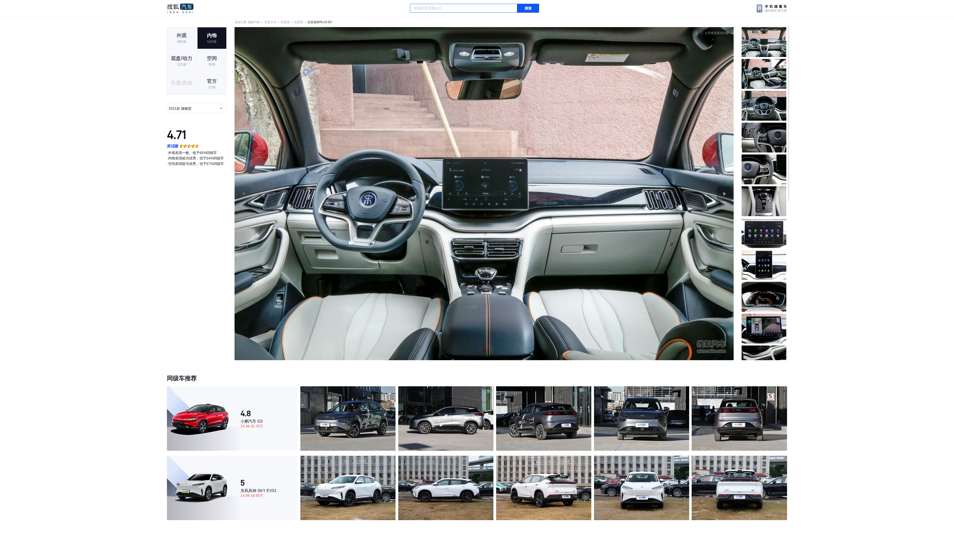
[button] (359, 193)
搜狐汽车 (180, 8)
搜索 (528, 8)
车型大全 (270, 22)
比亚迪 (285, 22)
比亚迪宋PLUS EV (320, 22)
